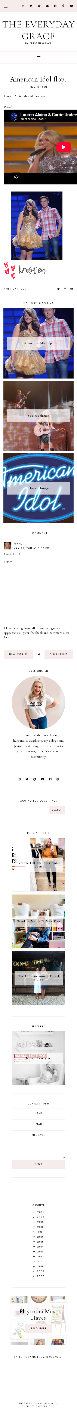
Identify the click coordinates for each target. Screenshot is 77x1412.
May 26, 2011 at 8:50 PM (31, 548)
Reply (8, 562)
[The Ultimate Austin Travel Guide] (38, 1004)
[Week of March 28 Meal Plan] (38, 947)
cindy (18, 544)
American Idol (15, 288)
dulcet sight (45, 1406)
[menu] (5, 6)
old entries (59, 654)
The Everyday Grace (38, 30)
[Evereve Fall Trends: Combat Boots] (38, 890)
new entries (18, 654)
